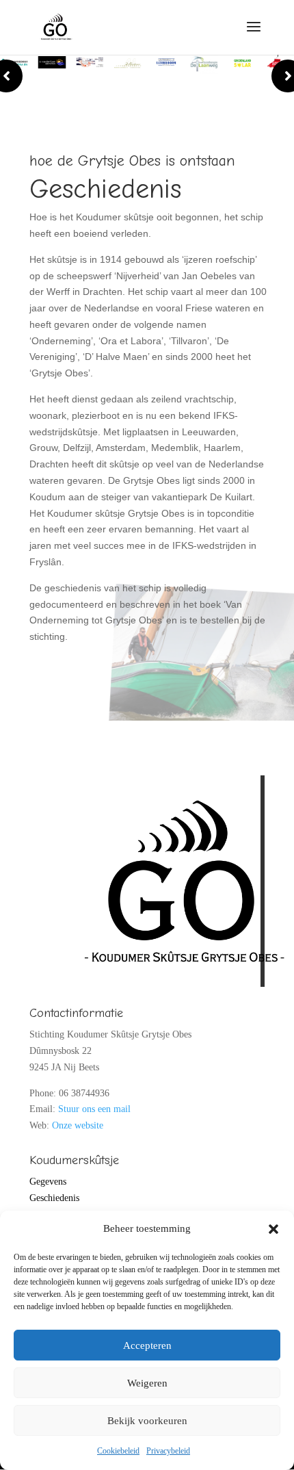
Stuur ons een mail (94, 1109)
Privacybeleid (168, 1451)
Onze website (77, 1125)
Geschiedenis (54, 1198)
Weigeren (147, 1383)
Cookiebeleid (118, 1451)
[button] (273, 1229)
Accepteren (147, 1345)
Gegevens (47, 1181)
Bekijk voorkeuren (147, 1420)
